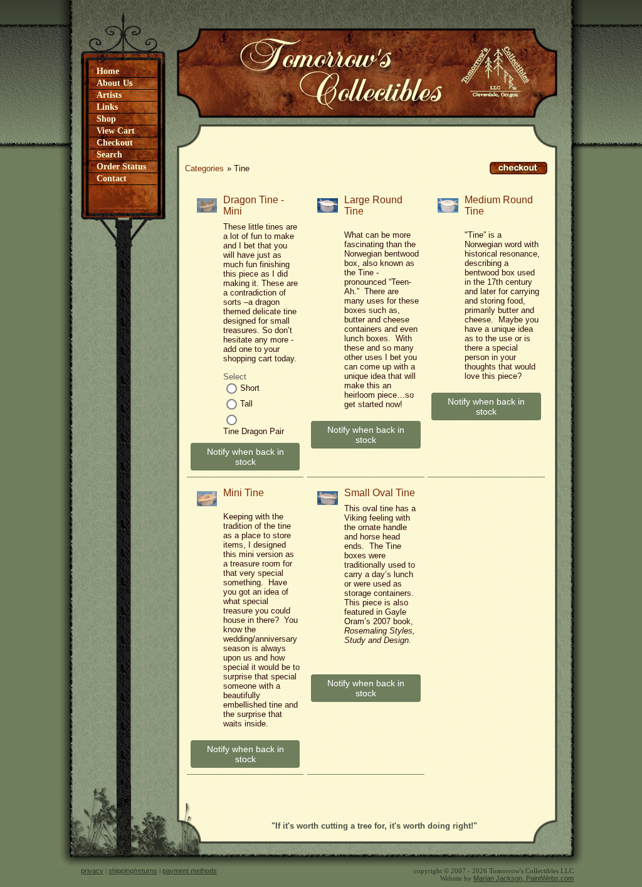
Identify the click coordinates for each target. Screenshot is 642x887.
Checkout (115, 142)
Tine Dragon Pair (253, 431)
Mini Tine (243, 492)
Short (250, 388)
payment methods (189, 870)
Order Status (121, 166)
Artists (109, 95)
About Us (114, 83)
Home (108, 71)
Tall (246, 403)
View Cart (116, 130)
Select (234, 376)
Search (109, 154)
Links (107, 107)
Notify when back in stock (245, 457)
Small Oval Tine (379, 492)
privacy (92, 870)
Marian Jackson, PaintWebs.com (523, 878)
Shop (106, 119)
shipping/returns (132, 870)
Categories (204, 168)
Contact (112, 178)
